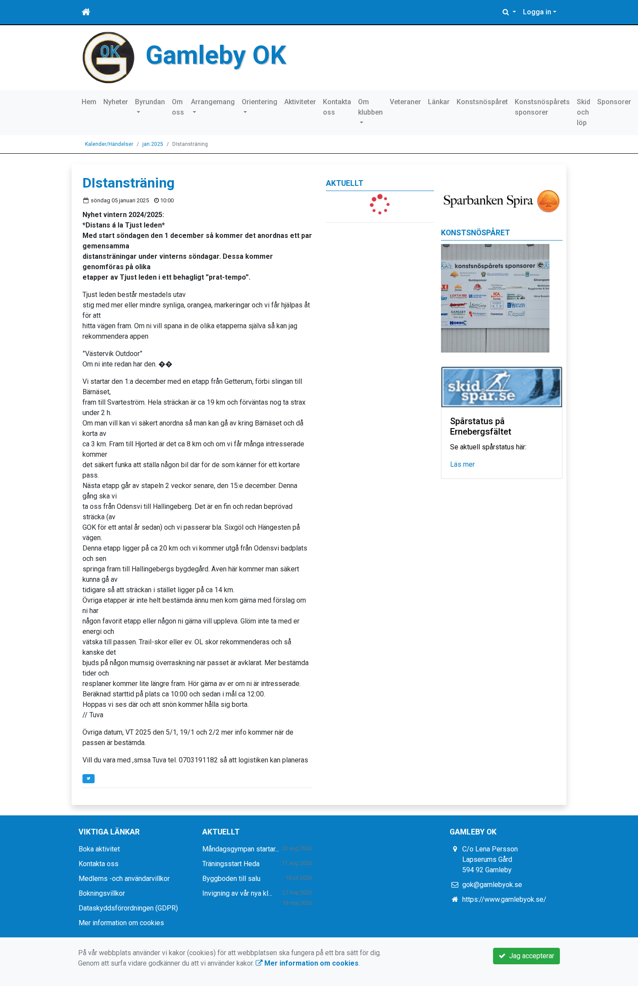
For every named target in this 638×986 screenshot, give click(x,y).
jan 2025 (152, 144)
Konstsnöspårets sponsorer (542, 107)
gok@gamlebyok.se (492, 884)
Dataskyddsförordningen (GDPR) (128, 908)
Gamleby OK (215, 55)
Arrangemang (213, 102)
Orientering (259, 102)
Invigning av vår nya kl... (237, 893)
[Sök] (509, 12)
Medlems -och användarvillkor (124, 878)
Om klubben (370, 107)
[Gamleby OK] (108, 57)
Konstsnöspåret (482, 102)
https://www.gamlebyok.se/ (504, 899)
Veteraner (405, 102)
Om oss (178, 107)
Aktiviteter (300, 102)
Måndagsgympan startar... (240, 849)
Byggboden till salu (231, 878)
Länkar (439, 102)
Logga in (537, 12)
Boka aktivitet (99, 849)
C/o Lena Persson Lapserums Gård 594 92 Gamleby (490, 859)
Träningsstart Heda (231, 864)
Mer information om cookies (121, 923)
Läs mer (462, 464)
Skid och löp (583, 112)
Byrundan (150, 102)
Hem (89, 102)
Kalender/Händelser (109, 144)
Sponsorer (614, 102)
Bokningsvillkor (102, 893)
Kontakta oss (337, 107)
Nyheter (115, 102)
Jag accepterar (530, 956)
